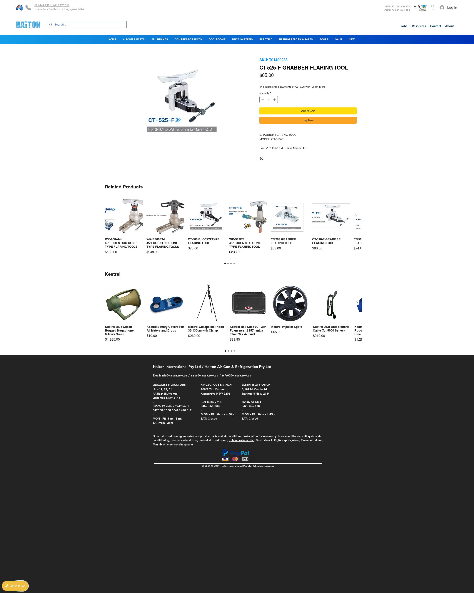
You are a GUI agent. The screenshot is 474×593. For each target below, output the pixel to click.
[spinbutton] (269, 99)
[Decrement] (262, 99)
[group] (231, 227)
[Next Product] (356, 215)
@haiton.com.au (241, 375)
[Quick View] (124, 216)
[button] (433, 7)
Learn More (333, 86)
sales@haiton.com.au (204, 375)
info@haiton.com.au (174, 375)
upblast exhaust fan (241, 440)
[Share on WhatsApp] (262, 158)
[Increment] (275, 99)
